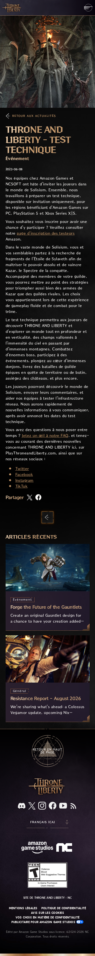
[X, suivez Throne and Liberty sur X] (32, 806)
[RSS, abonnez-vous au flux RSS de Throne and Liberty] (73, 806)
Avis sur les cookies (47, 913)
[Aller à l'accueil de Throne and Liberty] (12, 7)
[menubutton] (88, 7)
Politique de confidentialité (63, 908)
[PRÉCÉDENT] (47, 517)
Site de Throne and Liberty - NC (47, 897)
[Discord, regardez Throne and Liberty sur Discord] (22, 806)
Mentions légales (23, 908)
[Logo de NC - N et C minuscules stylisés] (65, 848)
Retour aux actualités (34, 115)
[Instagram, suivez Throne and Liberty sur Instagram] (42, 806)
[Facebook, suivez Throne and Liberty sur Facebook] (53, 806)
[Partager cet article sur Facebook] (38, 497)
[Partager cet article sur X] (29, 497)
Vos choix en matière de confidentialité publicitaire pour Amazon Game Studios (45, 920)
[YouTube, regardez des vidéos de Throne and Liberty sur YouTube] (63, 806)
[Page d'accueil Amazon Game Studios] (37, 848)
